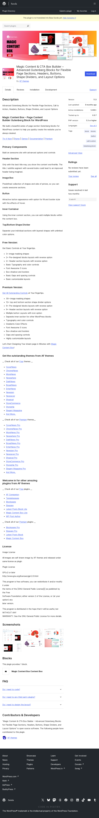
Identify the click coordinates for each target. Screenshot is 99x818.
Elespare (10, 505)
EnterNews (11, 389)
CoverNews (11, 367)
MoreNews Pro (13, 432)
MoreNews (11, 374)
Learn (53, 756)
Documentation (36, 139)
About (5, 756)
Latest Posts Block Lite (16, 509)
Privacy (5, 768)
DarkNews (10, 381)
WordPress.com (10, 776)
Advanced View (75, 153)
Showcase (31, 756)
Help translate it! (69, 18)
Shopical (10, 399)
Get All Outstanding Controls (15, 293)
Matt (5, 780)
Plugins (30, 764)
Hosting (5, 764)
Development (51, 89)
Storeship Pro (12, 465)
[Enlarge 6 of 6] (60, 641)
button (93, 136)
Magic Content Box (15, 538)
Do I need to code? (11, 689)
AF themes (24, 81)
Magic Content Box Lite (16, 512)
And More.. (11, 414)
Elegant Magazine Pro (16, 468)
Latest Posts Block (14, 534)
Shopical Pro (11, 458)
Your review (73, 176)
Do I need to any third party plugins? (18, 697)
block (87, 131)
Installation (34, 89)
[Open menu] (95, 3)
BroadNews (11, 385)
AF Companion (12, 494)
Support (93, 89)
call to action (91, 141)
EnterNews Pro (13, 447)
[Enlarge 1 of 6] (18, 632)
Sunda (11, 800)
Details (8, 89)
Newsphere (11, 378)
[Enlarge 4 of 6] (39, 643)
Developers (56, 764)
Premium (49, 139)
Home (17, 139)
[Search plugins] (28, 26)
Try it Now (7, 139)
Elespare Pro (11, 531)
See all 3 (93, 126)
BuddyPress (9, 789)
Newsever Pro (12, 454)
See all (94, 176)
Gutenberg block (90, 146)
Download (90, 74)
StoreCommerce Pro (15, 461)
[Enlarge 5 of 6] (60, 632)
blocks (93, 131)
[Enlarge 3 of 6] (39, 632)
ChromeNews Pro (14, 429)
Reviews (20, 89)
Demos (24, 139)
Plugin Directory (8, 11)
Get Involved (80, 756)
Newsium (10, 392)
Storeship (10, 407)
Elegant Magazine (14, 410)
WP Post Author (13, 516)
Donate (79, 764)
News (4, 760)
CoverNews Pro (13, 425)
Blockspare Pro (13, 527)
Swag (78, 768)
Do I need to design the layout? (16, 705)
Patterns (30, 768)
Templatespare (12, 498)
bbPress (7, 785)
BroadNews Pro (13, 443)
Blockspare (11, 502)
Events (78, 760)
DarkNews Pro (12, 439)
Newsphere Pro (13, 436)
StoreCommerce (13, 403)
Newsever (10, 396)
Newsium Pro (12, 450)
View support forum (77, 205)
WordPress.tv (58, 768)
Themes (30, 760)
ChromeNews (12, 370)
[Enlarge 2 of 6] (18, 647)
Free (21, 361)
